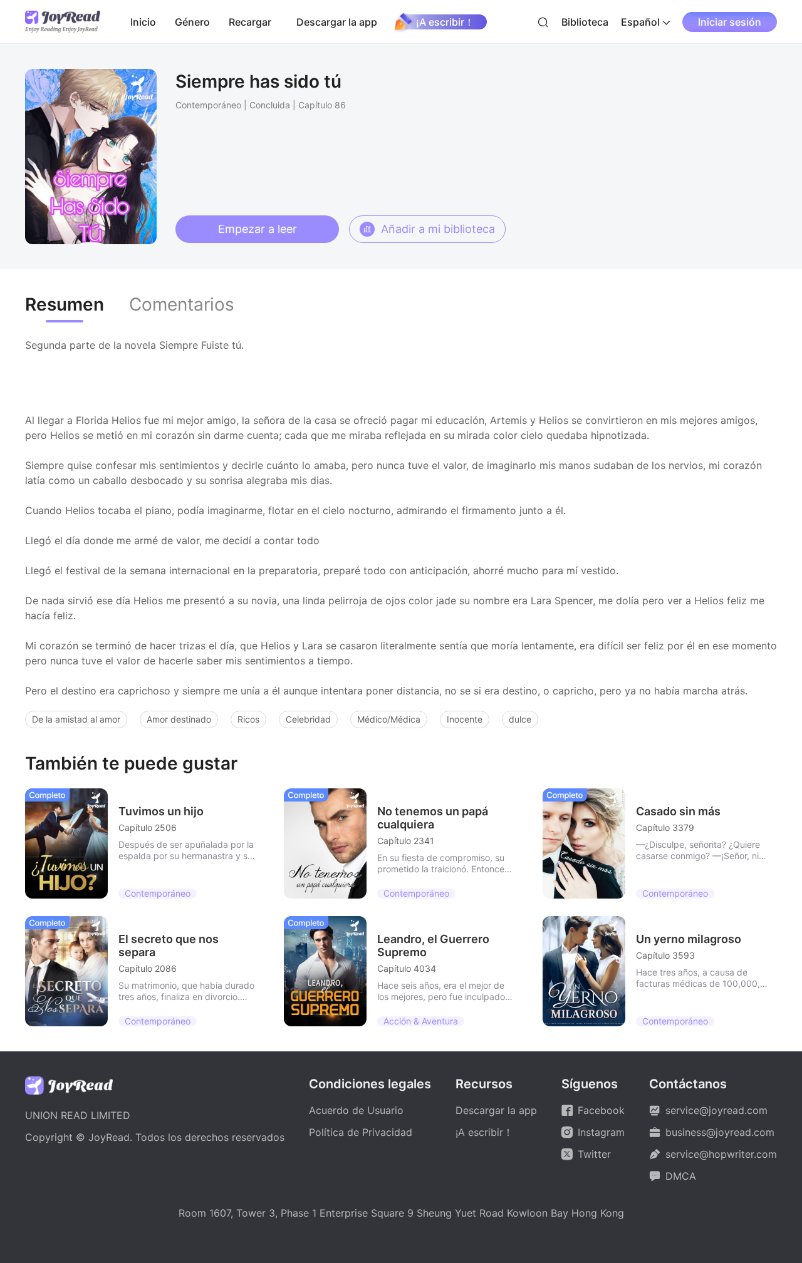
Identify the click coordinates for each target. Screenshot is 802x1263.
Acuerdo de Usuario (356, 1110)
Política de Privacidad (360, 1132)
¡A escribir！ (445, 22)
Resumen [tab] (64, 304)
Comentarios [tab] (181, 304)
